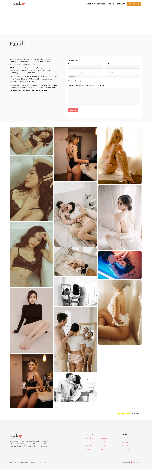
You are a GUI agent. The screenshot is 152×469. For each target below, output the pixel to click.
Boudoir (89, 445)
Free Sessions (127, 450)
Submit (73, 110)
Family (88, 442)
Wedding (89, 438)
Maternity (104, 449)
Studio (103, 445)
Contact (125, 446)
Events (88, 449)
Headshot (104, 442)
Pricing (124, 438)
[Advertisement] (76, 21)
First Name (72, 64)
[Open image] (31, 141)
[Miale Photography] (18, 5)
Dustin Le (138, 462)
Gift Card (125, 442)
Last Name (109, 64)
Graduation (105, 438)
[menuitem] (90, 4)
